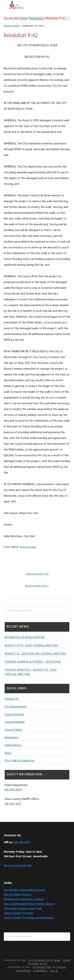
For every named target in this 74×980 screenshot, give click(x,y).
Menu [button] (66, 4)
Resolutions (12, 26)
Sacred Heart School (17, 894)
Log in (54, 971)
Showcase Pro (42, 967)
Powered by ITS (37, 964)
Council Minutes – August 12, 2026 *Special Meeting (31, 672)
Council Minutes (14, 714)
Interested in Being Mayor (25, 637)
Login (66, 960)
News (8, 753)
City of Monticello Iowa (16, 4)
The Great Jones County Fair (23, 908)
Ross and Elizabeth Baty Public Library (29, 904)
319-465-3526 (13, 789)
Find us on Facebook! (18, 865)
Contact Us (11, 699)
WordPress (40, 971)
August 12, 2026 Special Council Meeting (35, 653)
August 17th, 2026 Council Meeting (31, 645)
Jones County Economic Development (29, 918)
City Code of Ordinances (19, 760)
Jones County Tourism (18, 913)
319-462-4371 (13, 804)
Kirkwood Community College (24, 899)
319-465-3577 (22, 842)
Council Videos (13, 730)
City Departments (15, 706)
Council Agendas (15, 722)
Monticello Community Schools (24, 890)
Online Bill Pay (13, 745)
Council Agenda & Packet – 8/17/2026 (33, 661)
